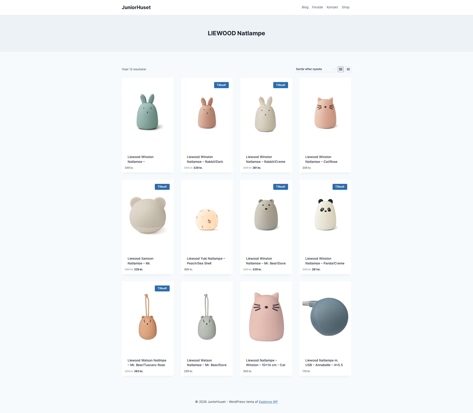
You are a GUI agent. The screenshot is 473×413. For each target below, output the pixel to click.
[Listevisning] (348, 69)
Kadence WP (268, 402)
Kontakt (332, 7)
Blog (305, 7)
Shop (345, 7)
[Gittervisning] (341, 69)
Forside (317, 7)
